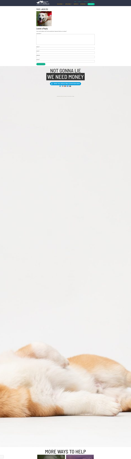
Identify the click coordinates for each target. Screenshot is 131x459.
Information (82, 4)
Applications (68, 4)
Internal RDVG (86, 1)
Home (75, 1)
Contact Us (93, 1)
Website (38, 55)
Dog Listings (59, 4)
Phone (37, 59)
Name (38, 46)
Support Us (76, 4)
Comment (38, 33)
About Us (79, 1)
